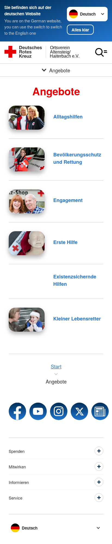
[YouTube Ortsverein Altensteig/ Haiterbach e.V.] (38, 411)
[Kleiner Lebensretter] (27, 320)
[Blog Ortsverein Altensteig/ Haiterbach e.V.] (100, 411)
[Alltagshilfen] (27, 118)
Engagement (68, 200)
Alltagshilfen (68, 116)
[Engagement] (27, 201)
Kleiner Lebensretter (77, 318)
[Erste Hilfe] (27, 243)
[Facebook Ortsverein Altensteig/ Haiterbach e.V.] (17, 411)
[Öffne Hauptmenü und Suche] (101, 52)
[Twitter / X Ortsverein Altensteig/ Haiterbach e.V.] (79, 411)
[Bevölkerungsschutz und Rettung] (27, 159)
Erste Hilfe (65, 242)
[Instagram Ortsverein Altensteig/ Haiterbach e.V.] (58, 411)
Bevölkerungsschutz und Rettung (77, 158)
